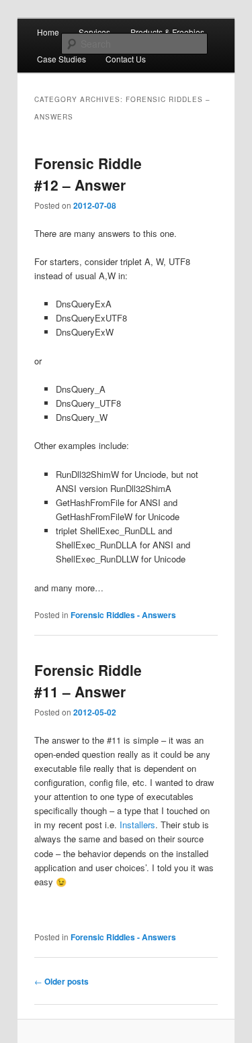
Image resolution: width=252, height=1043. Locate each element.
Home (48, 32)
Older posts (61, 981)
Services (94, 32)
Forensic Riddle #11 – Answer (88, 680)
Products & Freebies (167, 32)
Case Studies (61, 58)
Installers (137, 824)
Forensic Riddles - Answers (123, 615)
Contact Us (126, 58)
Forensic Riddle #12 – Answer (88, 174)
